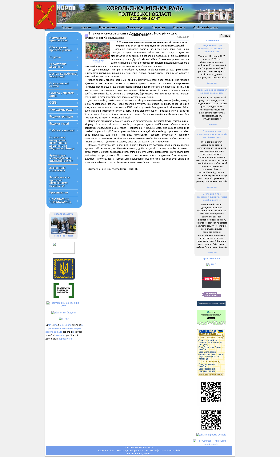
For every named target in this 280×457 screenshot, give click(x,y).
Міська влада (134, 27)
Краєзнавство (58, 192)
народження (65, 338)
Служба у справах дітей (61, 94)
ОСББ (53, 102)
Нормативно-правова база (58, 39)
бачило (58, 332)
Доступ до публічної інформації (63, 75)
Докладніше (212, 83)
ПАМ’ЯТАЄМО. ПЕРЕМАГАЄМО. (60, 201)
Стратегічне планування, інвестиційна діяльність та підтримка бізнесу (61, 143)
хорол (68, 325)
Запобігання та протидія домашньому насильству (59, 181)
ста (49, 325)
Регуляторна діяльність (57, 65)
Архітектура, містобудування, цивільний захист (61, 158)
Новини (86, 27)
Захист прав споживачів (57, 169)
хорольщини (53, 328)
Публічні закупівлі (61, 130)
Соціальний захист (205, 27)
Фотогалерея (139, 35)
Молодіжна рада (61, 109)
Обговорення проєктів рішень (60, 49)
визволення (67, 328)
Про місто (158, 27)
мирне (77, 328)
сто (56, 325)
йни (62, 325)
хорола (49, 332)
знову (62, 335)
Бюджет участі (59, 123)
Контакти (179, 27)
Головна (67, 27)
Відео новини (108, 27)
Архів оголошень (212, 258)
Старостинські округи (59, 85)
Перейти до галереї (63, 236)
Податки (55, 57)
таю (56, 335)
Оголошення (212, 40)
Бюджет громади (61, 116)
